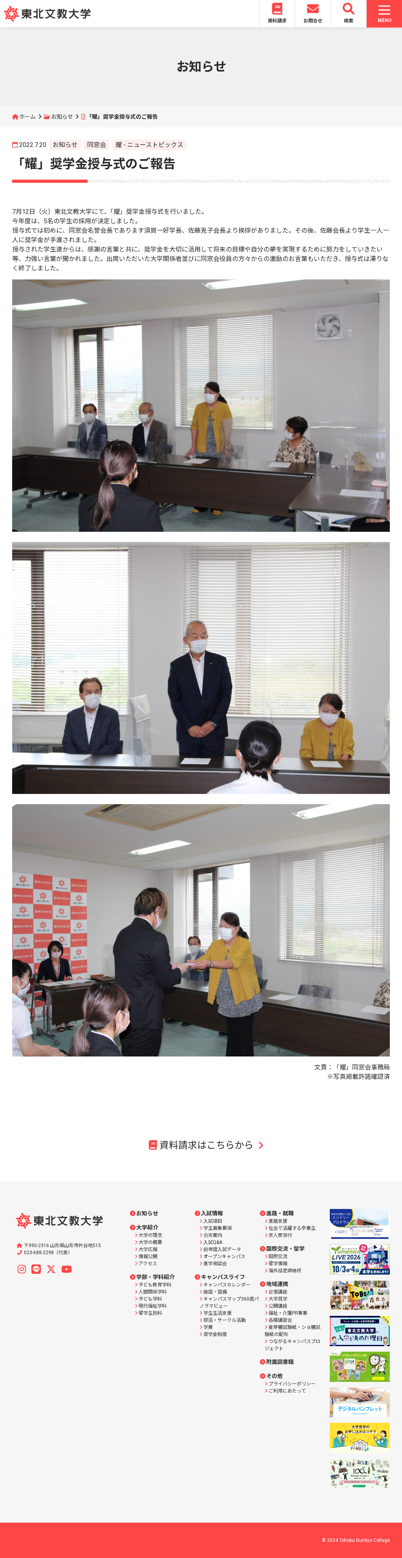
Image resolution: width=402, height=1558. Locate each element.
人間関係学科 (153, 1292)
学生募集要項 (217, 1228)
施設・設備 (215, 1292)
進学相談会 (215, 1263)
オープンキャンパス (224, 1256)
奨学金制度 (215, 1334)
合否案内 (212, 1235)
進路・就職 (280, 1213)
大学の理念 (150, 1235)
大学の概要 (150, 1242)
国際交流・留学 (285, 1249)
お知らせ (62, 117)
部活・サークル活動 (224, 1320)
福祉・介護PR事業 (288, 1313)
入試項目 (212, 1221)
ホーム (27, 117)
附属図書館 (280, 1362)
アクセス (148, 1263)
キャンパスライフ (223, 1277)
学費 (208, 1327)
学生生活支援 (217, 1313)
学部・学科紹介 (155, 1277)
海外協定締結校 (285, 1270)
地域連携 (277, 1284)
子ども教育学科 (155, 1285)
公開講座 (278, 1306)
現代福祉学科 (153, 1306)
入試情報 (212, 1213)
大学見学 (278, 1299)
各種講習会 (280, 1320)
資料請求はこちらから (206, 1145)
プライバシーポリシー (292, 1384)
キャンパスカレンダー (226, 1285)
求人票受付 (280, 1235)
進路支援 (278, 1221)
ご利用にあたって (287, 1391)
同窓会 (96, 145)
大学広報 (148, 1249)
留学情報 (278, 1263)
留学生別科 (150, 1313)
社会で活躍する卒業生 (292, 1228)
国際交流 (278, 1256)
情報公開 (148, 1256)
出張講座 (278, 1292)
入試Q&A (212, 1242)
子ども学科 (150, 1299)
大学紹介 (147, 1227)
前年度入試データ (222, 1249)
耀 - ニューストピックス (149, 145)
